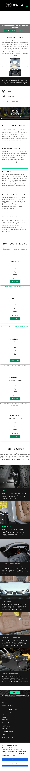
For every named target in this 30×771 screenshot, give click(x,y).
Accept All (15, 759)
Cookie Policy (11, 755)
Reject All (15, 768)
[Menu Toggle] (27, 6)
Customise (15, 764)
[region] (15, 757)
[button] (2, 67)
